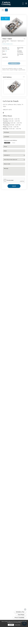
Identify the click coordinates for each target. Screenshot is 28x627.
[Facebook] (3, 113)
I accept (11, 624)
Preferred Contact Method (10, 140)
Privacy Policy (17, 624)
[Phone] (22, 3)
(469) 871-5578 (7, 109)
